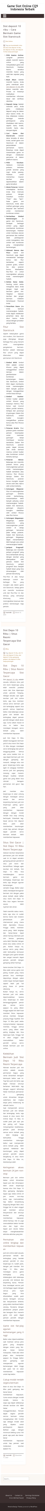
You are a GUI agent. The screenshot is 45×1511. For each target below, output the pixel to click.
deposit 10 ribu (13, 653)
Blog (7, 649)
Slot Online (9, 41)
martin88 (8, 612)
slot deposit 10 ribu (9, 50)
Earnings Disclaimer (32, 1495)
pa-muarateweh (14, 45)
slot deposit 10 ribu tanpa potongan (13, 51)
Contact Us (18, 1495)
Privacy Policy (31, 1498)
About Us (9, 1495)
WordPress (33, 1507)
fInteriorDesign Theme (15, 1507)
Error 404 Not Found (16, 1498)
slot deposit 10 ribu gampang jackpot (12, 657)
